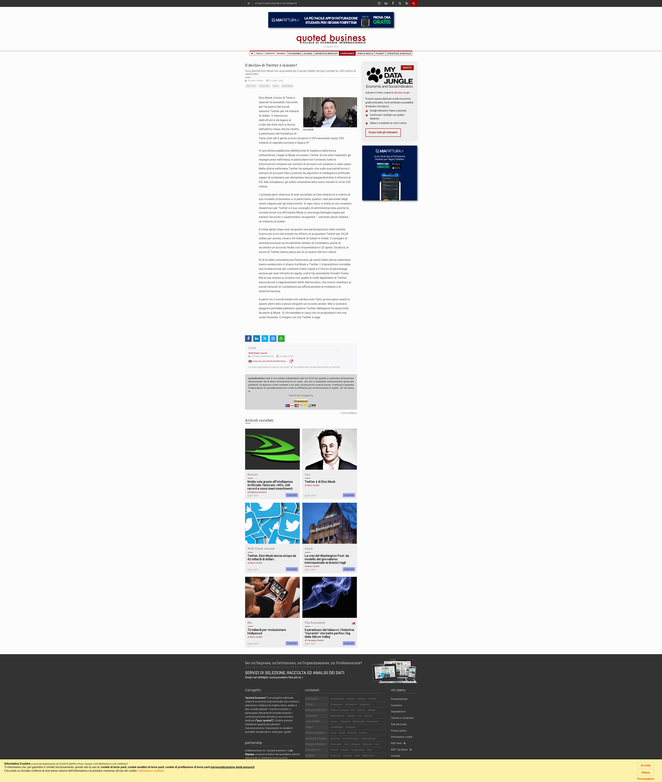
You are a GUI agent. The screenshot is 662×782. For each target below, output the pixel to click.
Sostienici (396, 705)
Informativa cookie (401, 736)
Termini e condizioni (402, 718)
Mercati (371, 710)
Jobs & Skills (365, 53)
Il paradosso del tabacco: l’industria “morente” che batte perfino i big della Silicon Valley (329, 633)
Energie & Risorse (315, 744)
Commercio (351, 704)
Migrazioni (364, 704)
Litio (377, 744)
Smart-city (335, 755)
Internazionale (368, 738)
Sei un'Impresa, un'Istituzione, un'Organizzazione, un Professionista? (303, 663)
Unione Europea (351, 738)
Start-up (368, 715)
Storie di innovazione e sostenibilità (276, 3)
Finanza (363, 733)
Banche (361, 710)
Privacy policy (398, 730)
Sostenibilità (336, 727)
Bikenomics (368, 755)
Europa (269, 53)
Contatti (395, 755)
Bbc (249, 622)
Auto (357, 755)
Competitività (337, 698)
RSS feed (397, 743)
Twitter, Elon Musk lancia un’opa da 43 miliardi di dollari (271, 557)
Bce (353, 710)
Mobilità (310, 755)
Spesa (342, 733)
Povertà (372, 698)
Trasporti (347, 755)
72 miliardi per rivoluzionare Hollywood (266, 631)
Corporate (347, 53)
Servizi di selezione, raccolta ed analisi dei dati (294, 672)
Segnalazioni (398, 711)
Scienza (345, 750)
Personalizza (645, 778)
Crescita (350, 698)
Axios (309, 548)
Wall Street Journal (257, 353)
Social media (357, 750)
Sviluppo (361, 698)
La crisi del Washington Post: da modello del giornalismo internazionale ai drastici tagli (327, 559)
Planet (380, 53)
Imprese (351, 715)
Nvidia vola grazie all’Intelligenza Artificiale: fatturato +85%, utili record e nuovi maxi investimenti (270, 485)
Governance (336, 704)
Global (308, 53)
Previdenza (372, 721)
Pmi (360, 715)
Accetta (646, 765)
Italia (259, 53)
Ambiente (350, 727)
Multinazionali (337, 715)
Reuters (252, 474)
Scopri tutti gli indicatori (383, 132)
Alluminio (367, 744)
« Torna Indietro (348, 413)
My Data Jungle (401, 92)
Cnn (307, 474)
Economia (294, 53)
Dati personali (398, 724)
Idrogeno (355, 744)
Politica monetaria (339, 710)
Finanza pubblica (315, 732)
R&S (369, 750)
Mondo (281, 53)
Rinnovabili (335, 744)
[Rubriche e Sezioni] (248, 3)
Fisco (333, 733)
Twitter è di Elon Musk (320, 481)
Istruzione (345, 721)
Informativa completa (151, 770)
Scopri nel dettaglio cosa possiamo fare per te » (274, 677)
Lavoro (333, 721)
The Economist (315, 622)
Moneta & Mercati (326, 53)
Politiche (352, 733)
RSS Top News (400, 749)
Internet (334, 750)
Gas (346, 744)
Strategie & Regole (399, 53)
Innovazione (312, 749)
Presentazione (399, 699)
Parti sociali (358, 721)
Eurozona (335, 738)
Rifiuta (645, 772)
